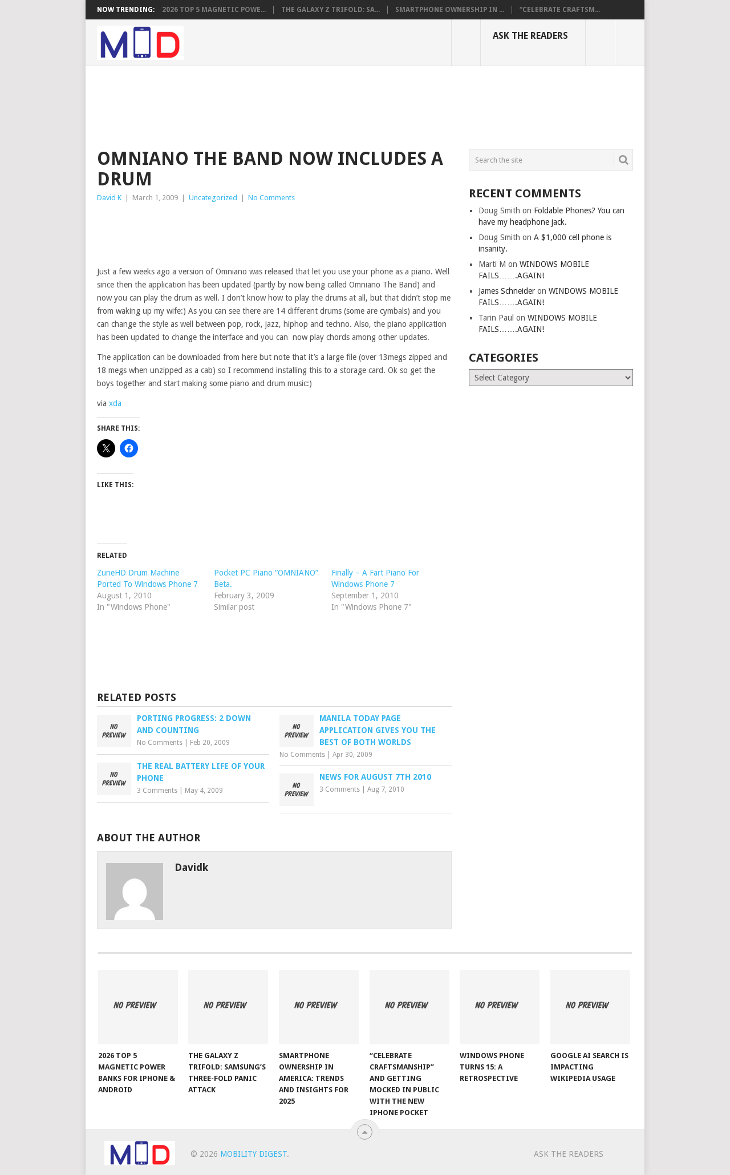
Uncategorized (213, 197)
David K (109, 197)
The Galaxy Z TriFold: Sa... (330, 10)
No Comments (271, 197)
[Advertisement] (304, 105)
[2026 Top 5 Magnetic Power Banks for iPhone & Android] (138, 1007)
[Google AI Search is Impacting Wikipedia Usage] (590, 1007)
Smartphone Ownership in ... (449, 10)
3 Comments (157, 791)
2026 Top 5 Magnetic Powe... (214, 10)
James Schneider (506, 290)
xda (115, 403)
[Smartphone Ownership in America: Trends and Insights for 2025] (319, 1007)
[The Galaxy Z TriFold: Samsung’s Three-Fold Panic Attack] (228, 1007)
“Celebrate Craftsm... (560, 10)
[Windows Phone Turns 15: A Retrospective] (500, 1007)
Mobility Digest (253, 1153)
